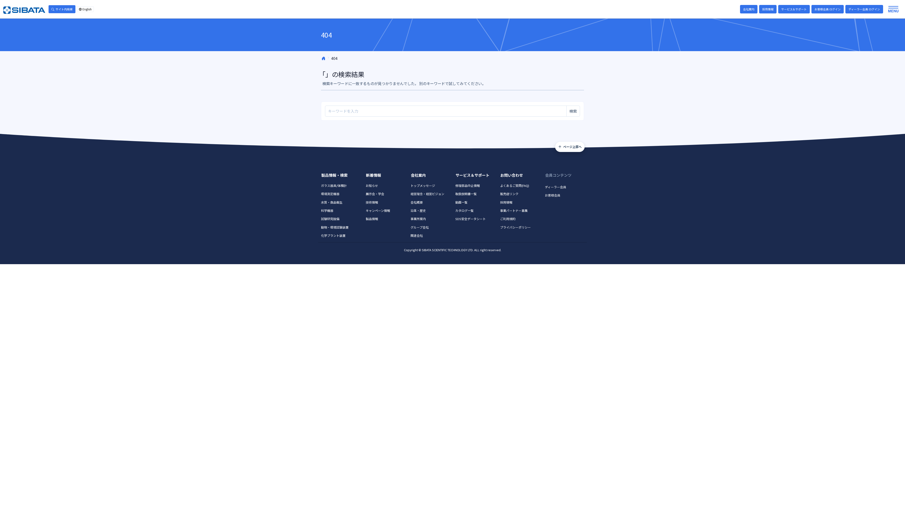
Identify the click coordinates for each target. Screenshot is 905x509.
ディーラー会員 (555, 187)
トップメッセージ (423, 185)
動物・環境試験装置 (335, 227)
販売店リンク (509, 194)
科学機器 (327, 210)
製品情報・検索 (334, 175)
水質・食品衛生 (331, 202)
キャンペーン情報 (378, 210)
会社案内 (748, 9)
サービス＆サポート (794, 9)
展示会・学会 (375, 194)
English (87, 9)
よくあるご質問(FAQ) (514, 185)
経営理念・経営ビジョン (427, 194)
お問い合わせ (511, 175)
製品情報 (372, 219)
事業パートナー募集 (514, 210)
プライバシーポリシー (515, 227)
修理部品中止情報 (467, 185)
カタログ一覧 (464, 210)
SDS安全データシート (470, 219)
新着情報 (373, 175)
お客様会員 (552, 195)
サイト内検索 (64, 9)
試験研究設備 (330, 219)
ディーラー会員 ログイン (864, 9)
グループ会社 (420, 227)
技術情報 (372, 202)
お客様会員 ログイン (827, 9)
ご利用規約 (507, 219)
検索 (573, 111)
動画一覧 (461, 202)
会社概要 (417, 202)
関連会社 (417, 235)
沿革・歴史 (418, 210)
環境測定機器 (330, 194)
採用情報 (767, 9)
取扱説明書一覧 (466, 194)
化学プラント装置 (333, 235)
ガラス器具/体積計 (334, 185)
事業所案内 (418, 219)
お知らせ (372, 185)
